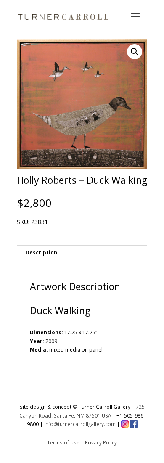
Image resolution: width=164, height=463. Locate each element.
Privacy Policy (101, 442)
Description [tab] (41, 252)
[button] (134, 51)
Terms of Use (63, 442)
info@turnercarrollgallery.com (80, 424)
